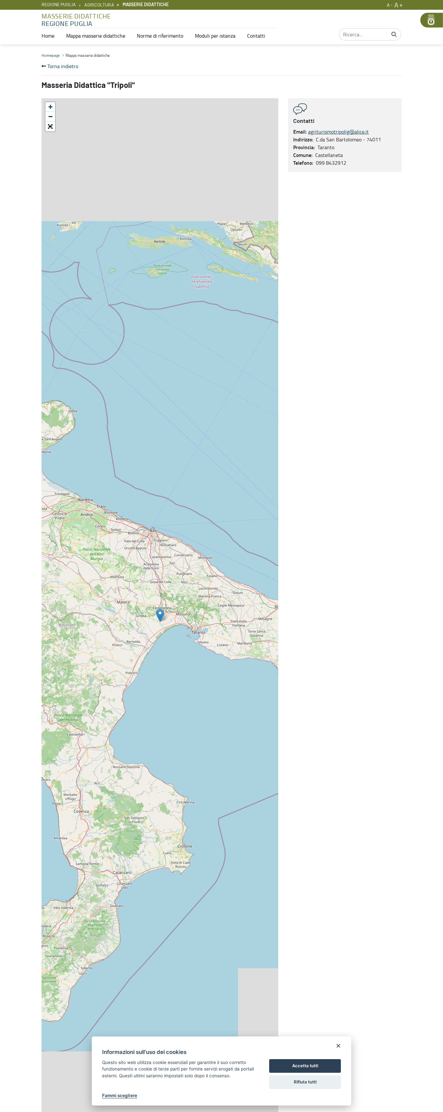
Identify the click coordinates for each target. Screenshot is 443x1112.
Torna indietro (62, 66)
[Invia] (394, 34)
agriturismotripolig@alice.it (338, 131)
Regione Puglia (59, 5)
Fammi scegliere (119, 1095)
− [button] (50, 117)
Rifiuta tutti (305, 1081)
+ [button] (50, 107)
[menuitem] (48, 36)
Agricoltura (99, 5)
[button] (50, 126)
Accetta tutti (305, 1065)
